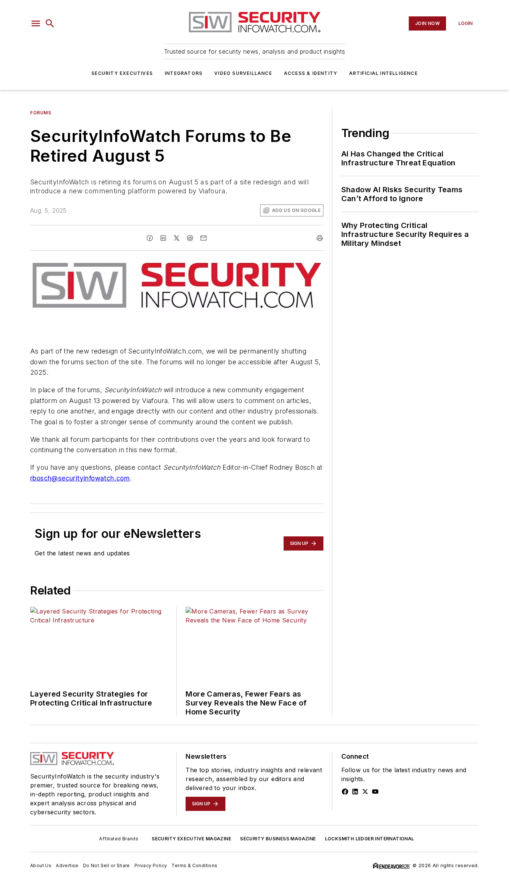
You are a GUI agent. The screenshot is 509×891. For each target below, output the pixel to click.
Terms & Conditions (194, 865)
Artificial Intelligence (383, 73)
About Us (40, 865)
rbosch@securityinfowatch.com (80, 478)
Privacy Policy (151, 865)
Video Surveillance (243, 73)
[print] (319, 238)
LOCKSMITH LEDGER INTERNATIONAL (369, 838)
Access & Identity (310, 73)
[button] (35, 23)
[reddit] (190, 238)
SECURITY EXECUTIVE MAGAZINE (191, 838)
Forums (40, 112)
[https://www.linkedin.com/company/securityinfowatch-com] (355, 791)
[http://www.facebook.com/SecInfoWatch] (345, 791)
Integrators (183, 73)
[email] (203, 238)
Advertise (67, 865)
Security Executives (122, 73)
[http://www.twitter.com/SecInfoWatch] (365, 791)
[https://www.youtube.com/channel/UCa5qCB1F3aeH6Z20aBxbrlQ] (375, 791)
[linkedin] (163, 238)
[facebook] (150, 238)
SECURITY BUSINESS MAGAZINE (278, 838)
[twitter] (176, 238)
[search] (50, 23)
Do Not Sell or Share (106, 865)
